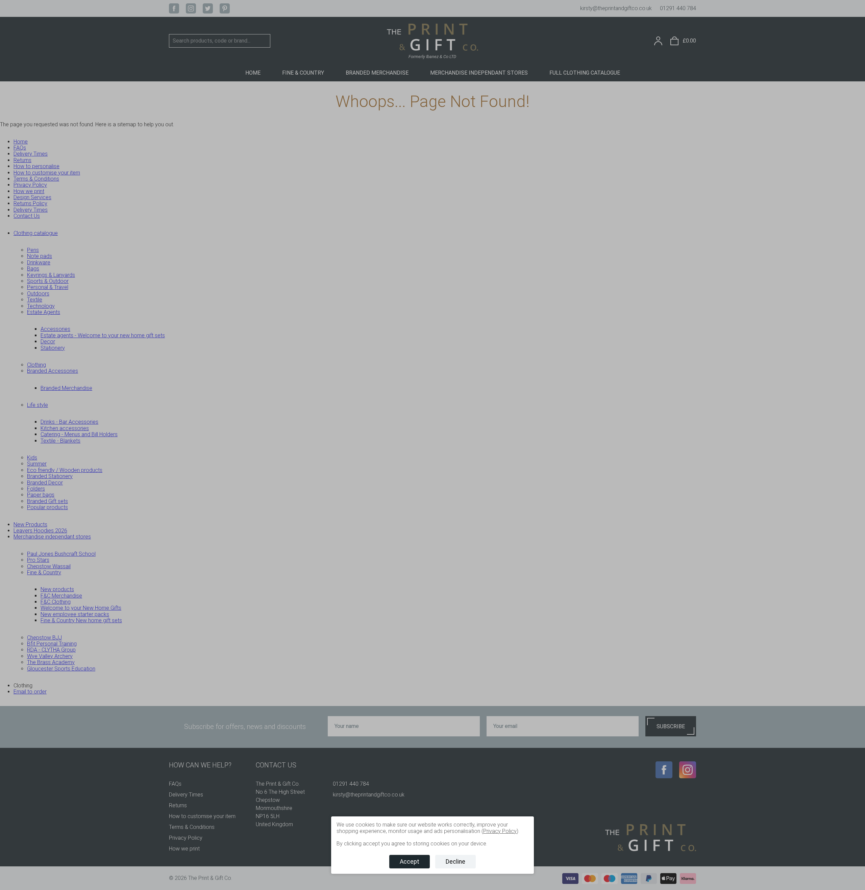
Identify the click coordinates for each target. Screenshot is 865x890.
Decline (455, 861)
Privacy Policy (500, 831)
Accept (409, 861)
